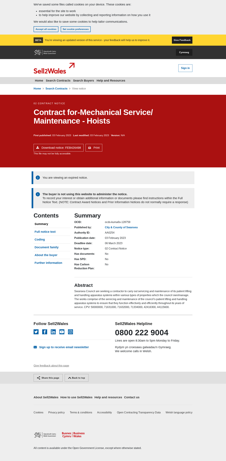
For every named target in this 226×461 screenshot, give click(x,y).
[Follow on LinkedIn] (53, 331)
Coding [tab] (40, 239)
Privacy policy (56, 412)
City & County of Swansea (121, 227)
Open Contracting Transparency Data (139, 412)
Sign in (185, 68)
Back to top (78, 377)
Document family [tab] (47, 247)
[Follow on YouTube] (61, 331)
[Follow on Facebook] (44, 331)
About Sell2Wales (46, 397)
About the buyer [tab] (46, 255)
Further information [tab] (48, 262)
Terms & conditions (81, 412)
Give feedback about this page (51, 365)
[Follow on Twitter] (36, 331)
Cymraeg (184, 52)
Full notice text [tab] (45, 231)
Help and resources (108, 397)
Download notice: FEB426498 (61, 147)
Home (39, 80)
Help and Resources (111, 80)
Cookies (38, 412)
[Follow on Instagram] (70, 331)
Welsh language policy (179, 412)
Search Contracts (58, 80)
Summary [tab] (41, 224)
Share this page (50, 377)
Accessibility (104, 412)
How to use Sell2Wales (76, 397)
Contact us (131, 397)
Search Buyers (83, 80)
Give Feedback (182, 40)
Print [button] (96, 147)
